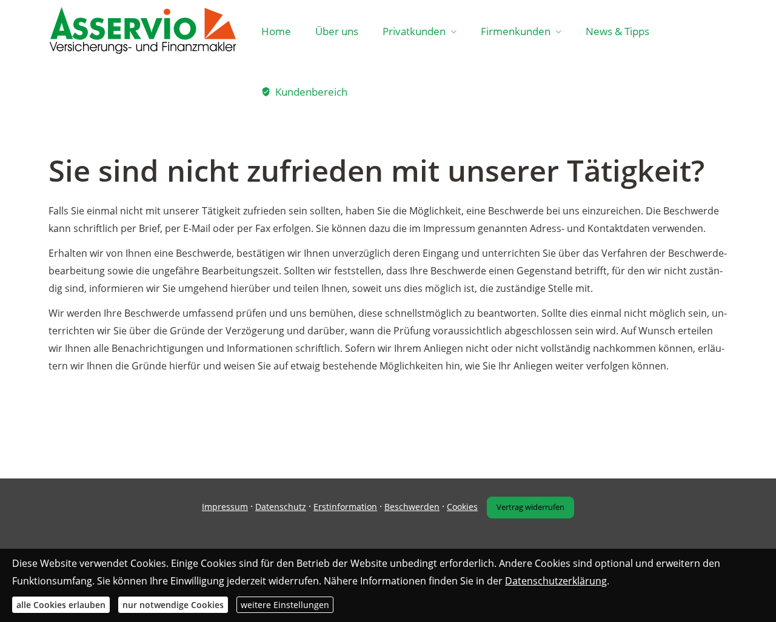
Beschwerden (412, 506)
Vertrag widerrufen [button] (530, 506)
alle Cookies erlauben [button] (60, 604)
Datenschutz (280, 506)
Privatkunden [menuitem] (414, 31)
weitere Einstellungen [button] (285, 604)
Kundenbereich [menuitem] (311, 92)
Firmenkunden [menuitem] (515, 31)
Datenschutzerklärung (556, 580)
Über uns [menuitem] (336, 31)
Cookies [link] (462, 506)
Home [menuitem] (276, 31)
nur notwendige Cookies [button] (173, 604)
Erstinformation (345, 506)
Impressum (225, 506)
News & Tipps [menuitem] (617, 31)
